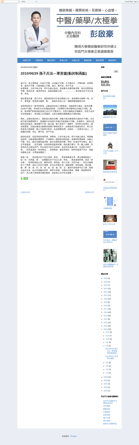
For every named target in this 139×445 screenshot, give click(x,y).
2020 (106, 299)
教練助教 (88, 60)
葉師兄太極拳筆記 (110, 424)
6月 (107, 346)
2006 (106, 387)
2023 (106, 289)
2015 (106, 316)
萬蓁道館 (106, 409)
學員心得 (63, 60)
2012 (106, 322)
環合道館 (106, 421)
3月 (107, 369)
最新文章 (27, 60)
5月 (107, 363)
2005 (106, 391)
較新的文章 (25, 192)
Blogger (74, 436)
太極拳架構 (107, 208)
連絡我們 (112, 60)
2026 (106, 278)
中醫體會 (39, 60)
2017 (106, 309)
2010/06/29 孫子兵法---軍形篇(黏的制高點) (111, 351)
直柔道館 (106, 415)
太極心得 (75, 60)
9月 (107, 342)
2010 (106, 329)
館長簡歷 (100, 60)
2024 (106, 285)
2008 (106, 380)
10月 (108, 339)
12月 (108, 332)
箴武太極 (106, 418)
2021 (106, 295)
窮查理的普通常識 (110, 172)
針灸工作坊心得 (109, 224)
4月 (107, 366)
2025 (106, 282)
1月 (107, 373)
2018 (106, 305)
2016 (106, 312)
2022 (106, 292)
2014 (106, 319)
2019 (106, 302)
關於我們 (51, 60)
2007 (106, 384)
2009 (106, 377)
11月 (108, 336)
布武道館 (106, 406)
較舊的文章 (89, 192)
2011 (106, 326)
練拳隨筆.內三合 (109, 117)
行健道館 (106, 412)
